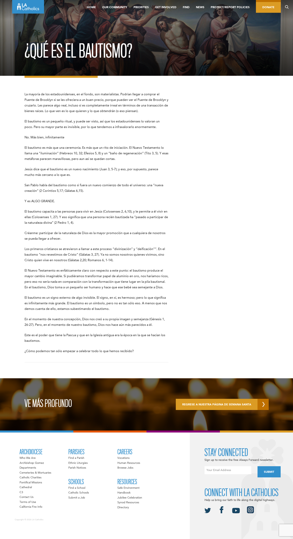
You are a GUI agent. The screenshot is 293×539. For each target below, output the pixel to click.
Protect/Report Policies (230, 7)
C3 (21, 492)
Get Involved (165, 7)
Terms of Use (28, 502)
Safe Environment (128, 488)
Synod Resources (128, 502)
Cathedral (26, 487)
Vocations (123, 458)
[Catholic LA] (28, 7)
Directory (123, 507)
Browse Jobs (125, 467)
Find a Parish (76, 458)
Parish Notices (77, 467)
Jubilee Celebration (129, 497)
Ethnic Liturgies (78, 463)
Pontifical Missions (31, 482)
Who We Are (28, 458)
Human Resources (128, 463)
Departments (28, 467)
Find (186, 7)
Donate (268, 7)
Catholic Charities (30, 477)
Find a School (76, 488)
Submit (269, 472)
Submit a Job (76, 497)
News (200, 7)
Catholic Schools (78, 492)
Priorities (141, 7)
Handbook (124, 492)
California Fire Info (31, 506)
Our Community (114, 7)
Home (91, 7)
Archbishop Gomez (32, 463)
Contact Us (26, 497)
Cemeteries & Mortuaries (35, 472)
